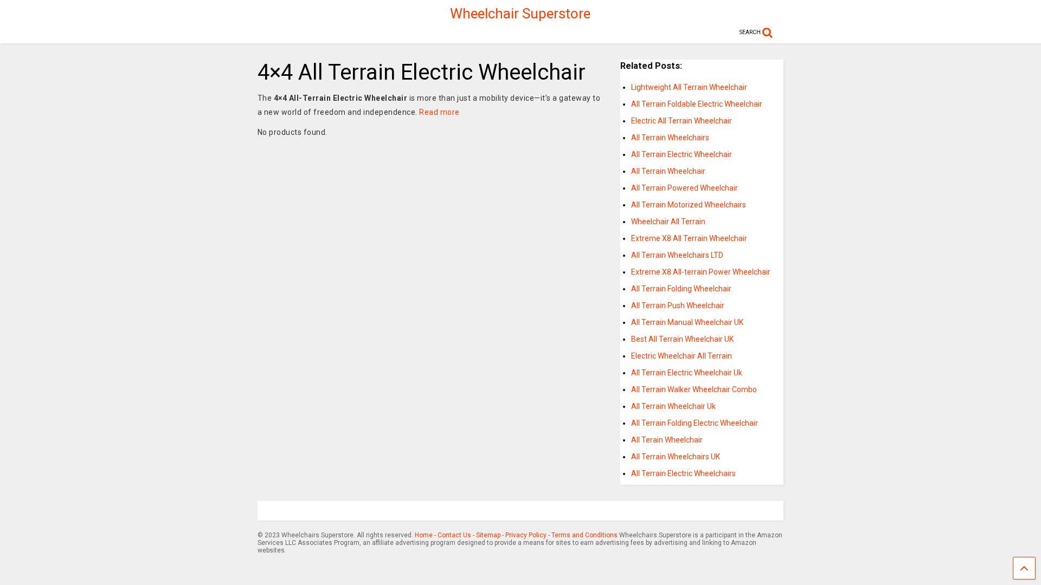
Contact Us (454, 535)
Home (424, 535)
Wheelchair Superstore (520, 13)
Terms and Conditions (584, 535)
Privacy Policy (526, 535)
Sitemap (488, 535)
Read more (439, 112)
